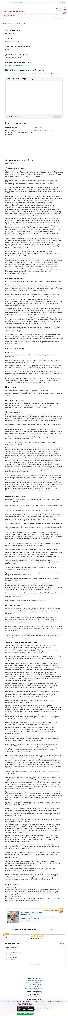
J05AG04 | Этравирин (12, 41)
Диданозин (39, 73)
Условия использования (34, 984)
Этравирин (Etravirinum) (13, 57)
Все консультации (33, 964)
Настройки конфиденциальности (34, 988)
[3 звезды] (37, 936)
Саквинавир (47, 73)
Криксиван (31, 73)
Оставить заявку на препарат (34, 980)
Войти (64, 3)
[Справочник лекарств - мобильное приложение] (34, 146)
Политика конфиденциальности (34, 982)
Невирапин (56, 73)
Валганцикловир (21, 73)
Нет (52, 929)
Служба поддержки (34, 986)
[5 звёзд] (42, 936)
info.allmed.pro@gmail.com (34, 996)
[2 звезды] (35, 936)
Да (43, 929)
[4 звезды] (40, 936)
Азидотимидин (10, 73)
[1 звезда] (32, 936)
